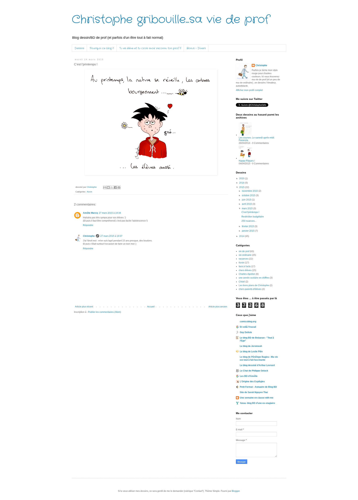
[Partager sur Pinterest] (119, 187)
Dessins (79, 48)
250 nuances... (248, 221)
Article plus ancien (217, 306)
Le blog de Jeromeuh (251, 346)
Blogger (236, 491)
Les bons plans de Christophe (254, 285)
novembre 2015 (250, 191)
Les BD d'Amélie (248, 376)
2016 (242, 182)
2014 (242, 236)
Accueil (151, 306)
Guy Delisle (246, 332)
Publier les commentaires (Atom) (104, 312)
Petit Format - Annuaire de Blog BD (258, 387)
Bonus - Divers (196, 48)
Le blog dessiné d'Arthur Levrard (257, 365)
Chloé (242, 281)
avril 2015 (247, 204)
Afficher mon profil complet (249, 90)
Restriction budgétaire (252, 216)
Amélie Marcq (90, 213)
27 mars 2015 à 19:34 (110, 213)
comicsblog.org (248, 321)
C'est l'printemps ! (250, 212)
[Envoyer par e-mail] (105, 187)
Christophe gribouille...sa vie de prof (170, 20)
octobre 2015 (249, 195)
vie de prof (244, 251)
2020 (242, 178)
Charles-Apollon (247, 274)
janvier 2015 (248, 231)
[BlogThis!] (108, 187)
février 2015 (248, 226)
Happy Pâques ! (247, 160)
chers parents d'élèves (250, 289)
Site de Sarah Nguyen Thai (254, 392)
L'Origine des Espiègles (252, 381)
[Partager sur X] (112, 187)
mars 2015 (247, 208)
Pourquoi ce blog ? (102, 48)
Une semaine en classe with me (256, 397)
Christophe (89, 236)
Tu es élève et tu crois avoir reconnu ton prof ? (150, 48)
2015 (242, 187)
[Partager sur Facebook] (115, 187)
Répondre (88, 225)
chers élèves (245, 270)
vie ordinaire (245, 255)
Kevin (89, 192)
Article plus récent (84, 306)
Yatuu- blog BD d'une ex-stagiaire (257, 403)
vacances (243, 258)
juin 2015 (247, 199)
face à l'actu (245, 266)
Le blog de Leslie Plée (251, 351)
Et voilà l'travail (248, 327)
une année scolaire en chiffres (254, 277)
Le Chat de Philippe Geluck (254, 370)
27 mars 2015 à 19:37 (111, 236)
